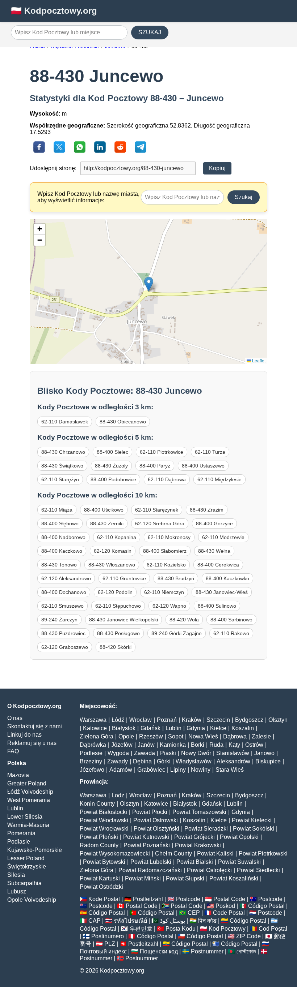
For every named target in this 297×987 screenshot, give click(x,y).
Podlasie (18, 842)
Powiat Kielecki (252, 820)
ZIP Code (248, 936)
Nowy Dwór (196, 753)
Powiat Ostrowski (155, 820)
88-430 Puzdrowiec (63, 633)
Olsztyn (278, 720)
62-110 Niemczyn (164, 592)
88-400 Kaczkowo (61, 551)
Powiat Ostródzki (101, 887)
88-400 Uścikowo (104, 510)
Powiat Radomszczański (150, 870)
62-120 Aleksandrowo (66, 578)
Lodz (118, 795)
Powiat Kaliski (215, 853)
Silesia (16, 875)
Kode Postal (104, 899)
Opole (126, 736)
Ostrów (254, 745)
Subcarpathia (24, 883)
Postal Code (229, 899)
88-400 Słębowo (60, 523)
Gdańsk (150, 728)
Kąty (234, 745)
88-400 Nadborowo (63, 537)
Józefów (122, 745)
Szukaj (243, 197)
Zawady (117, 761)
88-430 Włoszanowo (111, 565)
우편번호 (140, 929)
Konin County (97, 804)
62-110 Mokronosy (169, 537)
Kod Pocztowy (227, 929)
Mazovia (18, 775)
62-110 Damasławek (64, 421)
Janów (146, 745)
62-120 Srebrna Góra (159, 523)
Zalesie (261, 736)
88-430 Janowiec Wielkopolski (123, 619)
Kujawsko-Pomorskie (34, 850)
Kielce (218, 728)
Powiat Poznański (147, 845)
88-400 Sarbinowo (231, 619)
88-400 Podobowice (113, 479)
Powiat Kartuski (100, 878)
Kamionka (173, 745)
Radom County (99, 845)
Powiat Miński (143, 878)
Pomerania (21, 833)
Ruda (216, 745)
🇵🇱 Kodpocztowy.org (54, 11)
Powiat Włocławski (104, 820)
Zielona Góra (96, 736)
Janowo (264, 753)
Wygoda (118, 753)
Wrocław (140, 720)
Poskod (225, 906)
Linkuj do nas (24, 735)
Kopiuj (217, 168)
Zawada (144, 753)
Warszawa (93, 720)
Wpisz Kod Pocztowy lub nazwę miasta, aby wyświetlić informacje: (88, 197)
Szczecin (218, 720)
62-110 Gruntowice (124, 578)
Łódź (118, 720)
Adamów (120, 770)
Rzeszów (151, 736)
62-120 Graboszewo (64, 647)
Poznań (167, 720)
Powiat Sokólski (253, 829)
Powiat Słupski (185, 878)
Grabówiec (151, 770)
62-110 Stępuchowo (118, 606)
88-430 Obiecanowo (123, 421)
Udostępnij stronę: (53, 168)
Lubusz (16, 891)
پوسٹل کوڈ (172, 921)
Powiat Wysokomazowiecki (115, 853)
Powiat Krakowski (198, 845)
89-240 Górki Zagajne (176, 633)
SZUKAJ (149, 32)
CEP (194, 913)
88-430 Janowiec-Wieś (222, 592)
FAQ (13, 751)
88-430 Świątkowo (62, 466)
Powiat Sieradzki (206, 829)
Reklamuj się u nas (32, 743)
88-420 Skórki (115, 647)
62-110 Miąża (56, 510)
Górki (164, 761)
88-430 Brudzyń (176, 578)
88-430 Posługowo (118, 633)
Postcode (188, 899)
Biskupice (268, 761)
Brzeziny (91, 761)
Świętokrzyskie (26, 866)
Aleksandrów (233, 761)
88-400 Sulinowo (217, 606)
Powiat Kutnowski (146, 837)
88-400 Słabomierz (165, 551)
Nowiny (200, 770)
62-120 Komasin (112, 551)
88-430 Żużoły (111, 466)
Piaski (168, 753)
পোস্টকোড (246, 951)
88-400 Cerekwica (218, 565)
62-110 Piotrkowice (161, 452)
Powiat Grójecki (194, 837)
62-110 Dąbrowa (167, 479)
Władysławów (194, 761)
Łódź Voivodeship (30, 792)
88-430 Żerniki (107, 523)
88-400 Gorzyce (214, 523)
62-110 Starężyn (60, 479)
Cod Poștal (273, 929)
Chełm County (173, 853)
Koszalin (242, 728)
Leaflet (258, 360)
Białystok (123, 728)
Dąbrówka (93, 745)
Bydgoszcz (249, 720)
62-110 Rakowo (231, 633)
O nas (14, 718)
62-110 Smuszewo (62, 606)
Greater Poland (26, 783)
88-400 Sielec (112, 452)
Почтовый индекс (103, 951)
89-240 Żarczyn (59, 619)
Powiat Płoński (99, 837)
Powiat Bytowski (104, 862)
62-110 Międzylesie (219, 479)
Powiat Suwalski (239, 862)
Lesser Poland (26, 858)
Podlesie (91, 753)
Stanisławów (232, 753)
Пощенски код (159, 951)
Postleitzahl (148, 899)
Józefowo (92, 770)
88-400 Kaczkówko (227, 578)
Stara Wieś (230, 770)
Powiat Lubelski (150, 862)
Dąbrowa (235, 736)
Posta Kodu (181, 929)
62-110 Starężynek (156, 510)
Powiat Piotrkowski (263, 853)
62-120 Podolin (115, 592)
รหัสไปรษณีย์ (130, 921)
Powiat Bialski (194, 862)
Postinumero (107, 936)
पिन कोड (207, 921)
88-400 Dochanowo (63, 592)
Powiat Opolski (239, 837)
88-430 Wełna (214, 551)
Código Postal (266, 906)
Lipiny (178, 770)
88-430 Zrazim (206, 510)
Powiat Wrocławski (104, 829)
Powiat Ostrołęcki (209, 870)
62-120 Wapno (169, 606)
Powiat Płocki (149, 812)
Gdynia (196, 728)
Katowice (95, 728)
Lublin (15, 808)
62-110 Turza (210, 452)
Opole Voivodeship (31, 900)
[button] (148, 284)
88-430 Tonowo (59, 565)
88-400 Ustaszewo (203, 466)
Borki (197, 745)
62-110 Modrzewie (223, 537)
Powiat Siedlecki (258, 870)
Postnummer (207, 951)
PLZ (109, 944)
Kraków (191, 720)
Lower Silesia (24, 817)
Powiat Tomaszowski (199, 812)
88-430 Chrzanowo (63, 452)
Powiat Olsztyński (156, 829)
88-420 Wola (184, 619)
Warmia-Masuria (28, 825)
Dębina (142, 761)
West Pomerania (28, 800)
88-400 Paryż (154, 466)
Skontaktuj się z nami (34, 726)
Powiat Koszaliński (233, 878)
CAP (94, 921)
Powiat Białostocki (103, 812)
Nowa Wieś (203, 736)
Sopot (175, 736)
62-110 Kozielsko (166, 565)
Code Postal (229, 913)
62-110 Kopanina (116, 537)
